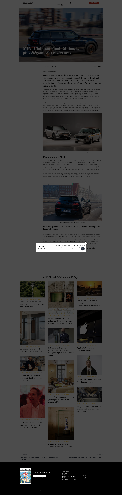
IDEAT (95, 490)
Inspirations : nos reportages (68, 476)
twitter (84, 475)
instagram (85, 477)
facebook (85, 474)
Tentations (64, 473)
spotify (84, 478)
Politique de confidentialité (36, 490)
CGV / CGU (28, 490)
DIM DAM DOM (99, 490)
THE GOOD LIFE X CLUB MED (69, 479)
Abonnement (53, 490)
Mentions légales (23, 490)
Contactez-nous (48, 490)
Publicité (42, 490)
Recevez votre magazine (39, 475)
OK (82, 248)
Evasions (64, 474)
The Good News (65, 477)
